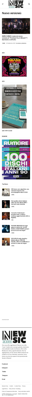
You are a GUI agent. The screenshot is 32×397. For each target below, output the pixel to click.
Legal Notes (5, 388)
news (3, 43)
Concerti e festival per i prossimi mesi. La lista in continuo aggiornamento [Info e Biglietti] (20, 215)
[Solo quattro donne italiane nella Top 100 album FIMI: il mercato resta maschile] (6, 204)
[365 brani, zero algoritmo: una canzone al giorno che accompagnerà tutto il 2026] (6, 192)
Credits (11, 386)
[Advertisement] (16, 267)
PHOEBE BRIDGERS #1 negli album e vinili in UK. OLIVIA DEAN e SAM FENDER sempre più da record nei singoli (20, 228)
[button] (3, 4)
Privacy (23, 386)
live (12, 219)
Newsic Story (5, 386)
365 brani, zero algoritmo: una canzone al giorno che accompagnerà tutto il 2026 (20, 190)
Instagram (5, 368)
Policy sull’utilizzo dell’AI (24, 391)
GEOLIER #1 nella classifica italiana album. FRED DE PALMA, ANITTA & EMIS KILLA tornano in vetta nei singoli (20, 241)
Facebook (5, 364)
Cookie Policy (17, 386)
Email (3, 379)
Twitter (4, 371)
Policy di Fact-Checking (14, 388)
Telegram (5, 375)
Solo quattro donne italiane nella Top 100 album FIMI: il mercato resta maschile (19, 202)
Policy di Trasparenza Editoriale (9, 391)
